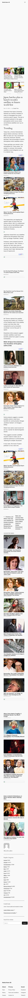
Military (5, 875)
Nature (5, 882)
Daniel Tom (16, 108)
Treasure (6, 892)
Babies (5, 866)
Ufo (4, 895)
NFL (5, 884)
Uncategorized (7, 897)
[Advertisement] (14, 20)
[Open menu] (25, 2)
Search (24, 923)
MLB (5, 877)
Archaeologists (7, 864)
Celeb (5, 871)
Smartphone (6, 888)
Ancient (5, 860)
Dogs (5, 873)
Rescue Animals (7, 886)
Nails (5, 879)
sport (5, 890)
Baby (5, 869)
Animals (5, 862)
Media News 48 (6, 2)
